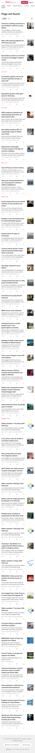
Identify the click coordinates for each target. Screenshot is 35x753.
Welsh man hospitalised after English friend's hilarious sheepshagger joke (12, 390)
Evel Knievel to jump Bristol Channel (11, 297)
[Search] (32, 18)
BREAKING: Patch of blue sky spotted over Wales (12, 639)
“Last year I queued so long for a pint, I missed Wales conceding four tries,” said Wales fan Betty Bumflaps (13, 84)
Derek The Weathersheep (16, 432)
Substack (8, 749)
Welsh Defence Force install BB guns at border (13, 406)
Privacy (24, 738)
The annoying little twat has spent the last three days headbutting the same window (13, 99)
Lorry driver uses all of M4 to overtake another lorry (12, 440)
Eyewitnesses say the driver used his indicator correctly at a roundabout (12, 314)
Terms (29, 738)
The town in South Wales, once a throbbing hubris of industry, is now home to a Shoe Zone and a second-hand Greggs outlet (12, 171)
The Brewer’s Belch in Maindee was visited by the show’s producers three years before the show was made (13, 519)
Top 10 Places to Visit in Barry (12, 168)
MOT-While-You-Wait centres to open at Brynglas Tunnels (12, 470)
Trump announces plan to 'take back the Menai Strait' (13, 282)
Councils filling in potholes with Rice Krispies (11, 624)
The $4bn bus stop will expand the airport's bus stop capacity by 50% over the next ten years (12, 675)
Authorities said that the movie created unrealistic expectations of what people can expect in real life (12, 722)
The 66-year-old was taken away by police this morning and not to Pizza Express (12, 583)
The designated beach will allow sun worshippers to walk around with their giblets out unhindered (12, 239)
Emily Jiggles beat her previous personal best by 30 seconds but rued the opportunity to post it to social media (13, 361)
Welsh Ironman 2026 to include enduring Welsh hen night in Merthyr (12, 373)
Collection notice (18, 740)
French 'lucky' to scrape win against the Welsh (11, 654)
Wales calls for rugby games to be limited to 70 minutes (13, 500)
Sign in (31, 2)
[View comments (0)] (10, 36)
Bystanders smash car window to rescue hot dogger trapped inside (13, 58)
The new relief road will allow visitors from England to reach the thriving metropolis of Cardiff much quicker (12, 224)
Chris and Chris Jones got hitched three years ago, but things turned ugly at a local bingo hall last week (12, 209)
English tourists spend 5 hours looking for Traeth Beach (13, 701)
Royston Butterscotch (13, 34)
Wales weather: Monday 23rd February (12, 485)
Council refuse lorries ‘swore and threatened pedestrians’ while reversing (12, 251)
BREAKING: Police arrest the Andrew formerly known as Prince (12, 578)
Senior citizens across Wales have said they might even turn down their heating (13, 120)
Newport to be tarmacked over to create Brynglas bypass (12, 220)
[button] (3, 6)
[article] (17, 29)
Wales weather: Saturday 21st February (12, 530)
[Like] (2, 104)
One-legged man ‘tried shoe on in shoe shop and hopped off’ (13, 594)
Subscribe (24, 2)
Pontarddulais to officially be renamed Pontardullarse (12, 686)
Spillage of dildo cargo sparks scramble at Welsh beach (12, 342)
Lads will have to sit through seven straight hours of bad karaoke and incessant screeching (12, 378)
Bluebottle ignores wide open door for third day (12, 95)
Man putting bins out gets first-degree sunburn (11, 455)
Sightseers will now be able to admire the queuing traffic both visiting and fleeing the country (13, 154)
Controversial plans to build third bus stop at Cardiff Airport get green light (11, 670)
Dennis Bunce (10, 507)
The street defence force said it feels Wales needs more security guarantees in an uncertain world (12, 410)
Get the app (26, 745)
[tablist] (6, 18)
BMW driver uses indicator (11, 310)
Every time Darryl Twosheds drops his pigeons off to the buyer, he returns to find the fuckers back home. (13, 46)
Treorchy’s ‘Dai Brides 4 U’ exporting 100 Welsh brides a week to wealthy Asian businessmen (12, 546)
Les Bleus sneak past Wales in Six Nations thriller (11, 658)
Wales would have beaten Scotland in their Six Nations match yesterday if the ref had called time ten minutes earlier (12, 504)
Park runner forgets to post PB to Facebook (12, 356)
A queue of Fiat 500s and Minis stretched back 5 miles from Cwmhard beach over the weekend (12, 346)
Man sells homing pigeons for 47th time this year (12, 42)
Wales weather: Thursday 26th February (13, 424)
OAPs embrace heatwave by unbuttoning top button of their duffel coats (12, 115)
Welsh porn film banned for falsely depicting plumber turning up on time (11, 717)
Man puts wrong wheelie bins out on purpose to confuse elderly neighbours (12, 183)
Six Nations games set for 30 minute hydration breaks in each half (12, 79)
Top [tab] (9, 18)
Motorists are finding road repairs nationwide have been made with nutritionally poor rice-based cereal (12, 628)
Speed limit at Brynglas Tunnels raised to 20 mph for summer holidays (12, 149)
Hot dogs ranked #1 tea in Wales (11, 267)
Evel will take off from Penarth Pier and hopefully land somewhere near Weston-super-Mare (12, 301)
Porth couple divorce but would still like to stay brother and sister (13, 204)
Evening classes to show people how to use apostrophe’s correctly (10, 326)
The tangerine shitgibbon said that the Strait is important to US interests (13, 286)
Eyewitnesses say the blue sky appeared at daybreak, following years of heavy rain (11, 643)
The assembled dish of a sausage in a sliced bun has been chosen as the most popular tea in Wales (12, 271)
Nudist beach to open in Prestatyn (10, 235)
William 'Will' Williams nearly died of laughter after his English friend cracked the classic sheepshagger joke (13, 395)
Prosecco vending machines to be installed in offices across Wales (13, 26)
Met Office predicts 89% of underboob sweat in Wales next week (11, 132)
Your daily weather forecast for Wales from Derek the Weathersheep (12, 429)
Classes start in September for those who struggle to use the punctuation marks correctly (12, 331)
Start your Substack (13, 745)
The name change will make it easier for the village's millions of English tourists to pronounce (12, 690)
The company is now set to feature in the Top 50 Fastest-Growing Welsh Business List (12, 551)
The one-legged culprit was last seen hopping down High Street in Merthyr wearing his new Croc (13, 598)
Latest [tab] (4, 18)
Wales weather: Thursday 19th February (12, 609)
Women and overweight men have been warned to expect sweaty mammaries (12, 137)
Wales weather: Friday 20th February (11, 562)
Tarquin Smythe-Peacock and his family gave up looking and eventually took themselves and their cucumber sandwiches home (12, 705)
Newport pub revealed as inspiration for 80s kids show (12, 515)
